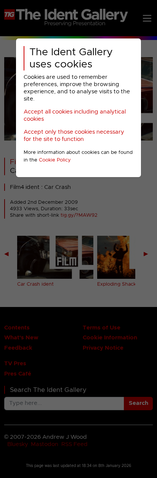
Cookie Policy (55, 160)
